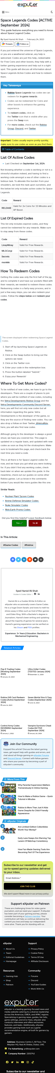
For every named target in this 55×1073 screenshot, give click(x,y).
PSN (30, 627)
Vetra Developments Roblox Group (22, 400)
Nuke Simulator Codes (16, 505)
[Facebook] (12, 559)
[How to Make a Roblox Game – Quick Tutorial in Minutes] (9, 799)
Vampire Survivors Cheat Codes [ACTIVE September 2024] (39, 728)
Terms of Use (37, 957)
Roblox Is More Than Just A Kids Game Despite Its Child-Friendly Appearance (33, 810)
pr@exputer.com (32, 1048)
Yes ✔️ (19, 523)
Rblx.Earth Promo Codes (18, 509)
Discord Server (14, 758)
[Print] (40, 559)
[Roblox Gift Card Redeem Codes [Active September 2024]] (13, 688)
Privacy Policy (37, 949)
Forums (34, 976)
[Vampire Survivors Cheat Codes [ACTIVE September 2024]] (40, 716)
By (2, 39)
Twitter (32, 128)
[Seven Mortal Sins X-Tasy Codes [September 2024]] (40, 688)
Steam (20, 627)
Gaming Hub (12, 976)
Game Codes (11, 545)
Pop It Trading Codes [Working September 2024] (10, 671)
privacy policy (42, 893)
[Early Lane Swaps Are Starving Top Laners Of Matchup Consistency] (9, 841)
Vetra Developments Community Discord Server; (26, 404)
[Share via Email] (35, 559)
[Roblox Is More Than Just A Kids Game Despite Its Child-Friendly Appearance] (9, 811)
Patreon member (32, 916)
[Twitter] (18, 559)
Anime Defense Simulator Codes (22, 500)
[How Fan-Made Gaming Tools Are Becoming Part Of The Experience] (9, 852)
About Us (10, 949)
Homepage (11, 961)
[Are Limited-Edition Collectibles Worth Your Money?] (9, 830)
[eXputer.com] (27, 4)
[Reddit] (29, 559)
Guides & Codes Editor (22, 594)
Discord (19, 128)
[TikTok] (33, 1062)
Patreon (9, 984)
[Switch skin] (52, 12)
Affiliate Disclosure (39, 961)
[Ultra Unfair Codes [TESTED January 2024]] (40, 659)
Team (8, 953)
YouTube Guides (38, 984)
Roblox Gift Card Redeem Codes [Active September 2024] (13, 699)
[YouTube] (22, 1062)
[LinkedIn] (24, 559)
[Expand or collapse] (50, 149)
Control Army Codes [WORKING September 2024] (11, 728)
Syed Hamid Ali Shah (12, 39)
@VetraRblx (41, 423)
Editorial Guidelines (15, 957)
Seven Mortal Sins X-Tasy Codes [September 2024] (40, 698)
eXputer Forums (41, 755)
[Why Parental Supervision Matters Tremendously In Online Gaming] (9, 788)
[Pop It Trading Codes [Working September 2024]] (13, 659)
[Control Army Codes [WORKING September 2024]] (13, 716)
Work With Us (37, 988)
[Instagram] (27, 1062)
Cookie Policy (37, 953)
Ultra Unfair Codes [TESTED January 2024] (39, 670)
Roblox (11, 92)
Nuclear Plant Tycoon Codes (19, 496)
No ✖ (35, 523)
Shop (8, 980)
